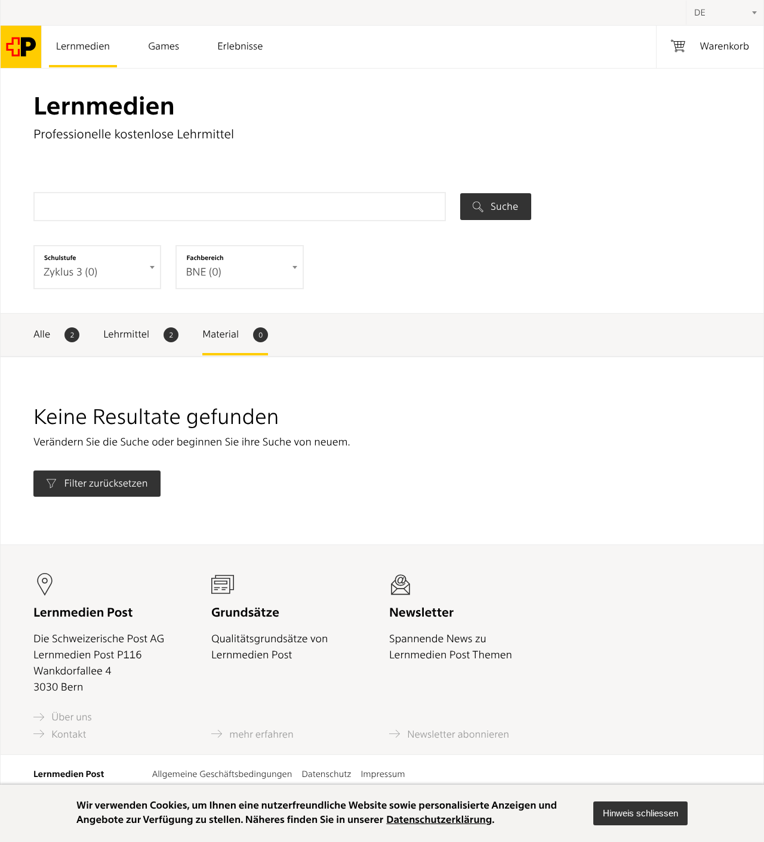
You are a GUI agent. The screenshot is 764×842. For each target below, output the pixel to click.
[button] (640, 813)
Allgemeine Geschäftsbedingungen (222, 774)
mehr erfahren (260, 734)
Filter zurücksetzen (104, 484)
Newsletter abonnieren (457, 734)
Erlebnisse (240, 46)
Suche (503, 206)
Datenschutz (326, 774)
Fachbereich (204, 257)
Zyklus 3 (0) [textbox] (70, 272)
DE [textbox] (700, 12)
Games (163, 46)
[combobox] (724, 12)
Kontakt (67, 734)
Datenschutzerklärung (439, 820)
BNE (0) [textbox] (203, 272)
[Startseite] (21, 47)
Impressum (383, 774)
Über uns (70, 717)
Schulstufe (60, 257)
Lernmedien (83, 46)
